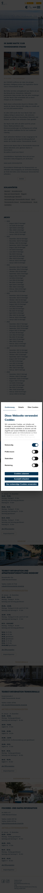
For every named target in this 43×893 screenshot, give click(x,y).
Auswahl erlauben (21, 479)
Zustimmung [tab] (10, 407)
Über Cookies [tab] (33, 407)
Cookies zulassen (21, 474)
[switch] (35, 451)
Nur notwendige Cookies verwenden (21, 484)
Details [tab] (21, 407)
